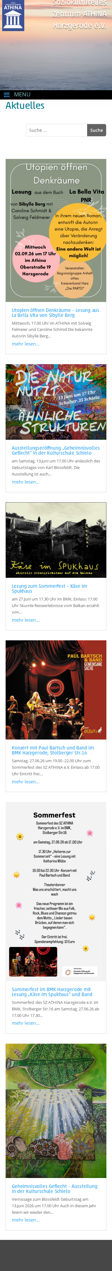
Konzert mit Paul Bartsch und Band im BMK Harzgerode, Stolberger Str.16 (53, 751)
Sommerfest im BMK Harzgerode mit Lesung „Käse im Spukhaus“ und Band (52, 992)
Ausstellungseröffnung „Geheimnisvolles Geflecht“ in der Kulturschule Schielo (56, 451)
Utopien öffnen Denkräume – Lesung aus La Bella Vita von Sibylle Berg (55, 313)
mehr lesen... (26, 344)
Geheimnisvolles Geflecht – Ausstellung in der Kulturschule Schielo (54, 1189)
